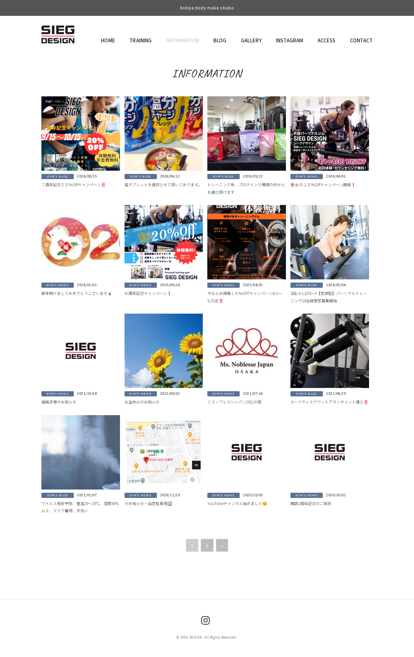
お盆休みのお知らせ (142, 401)
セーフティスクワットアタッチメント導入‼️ (329, 401)
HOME (108, 40)
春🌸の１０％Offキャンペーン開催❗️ (323, 184)
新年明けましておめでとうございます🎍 (76, 293)
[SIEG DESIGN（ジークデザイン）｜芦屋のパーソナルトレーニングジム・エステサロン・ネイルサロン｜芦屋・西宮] (57, 32)
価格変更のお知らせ (58, 401)
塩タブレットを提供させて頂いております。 (163, 184)
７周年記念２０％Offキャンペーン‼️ (73, 184)
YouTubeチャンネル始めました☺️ (237, 503)
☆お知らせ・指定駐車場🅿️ (148, 503)
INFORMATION (182, 40)
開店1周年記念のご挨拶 (310, 503)
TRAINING (140, 40)
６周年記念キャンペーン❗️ (148, 293)
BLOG (220, 40)
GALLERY (251, 40)
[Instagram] (205, 620)
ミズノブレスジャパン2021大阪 (234, 401)
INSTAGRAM (289, 40)
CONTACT (361, 40)
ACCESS (327, 40)
